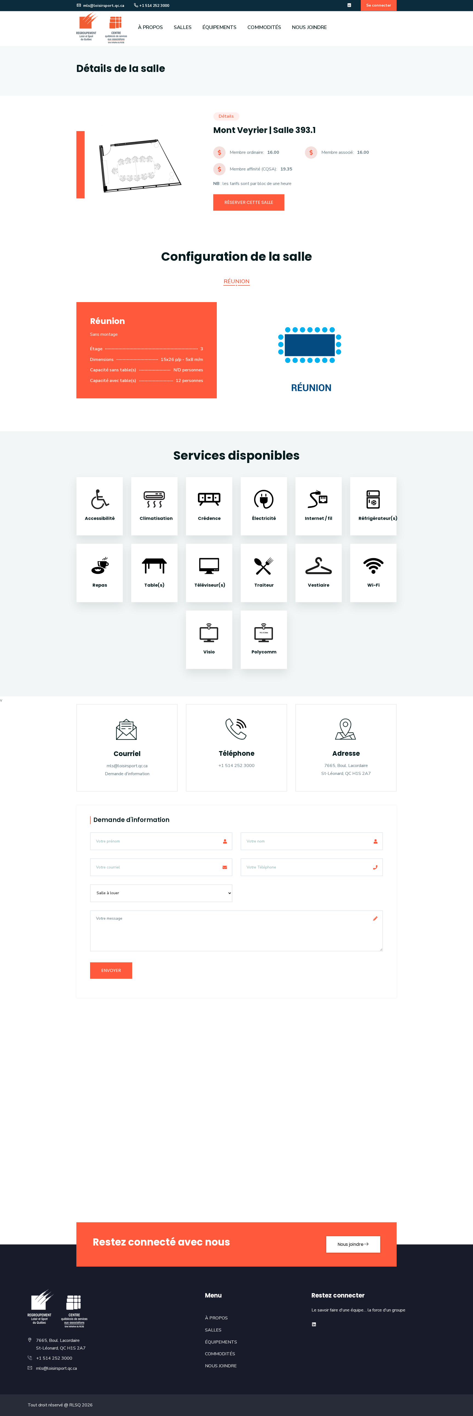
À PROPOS (150, 27)
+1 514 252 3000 (154, 5)
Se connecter (378, 5)
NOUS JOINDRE (309, 27)
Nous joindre (351, 1244)
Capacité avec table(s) (113, 381)
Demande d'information (127, 774)
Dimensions (102, 360)
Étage (96, 349)
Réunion (237, 281)
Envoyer (111, 970)
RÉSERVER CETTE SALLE (248, 202)
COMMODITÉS (264, 27)
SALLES (183, 27)
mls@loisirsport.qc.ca (103, 5)
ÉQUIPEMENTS (219, 27)
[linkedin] (349, 5)
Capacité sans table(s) (113, 370)
